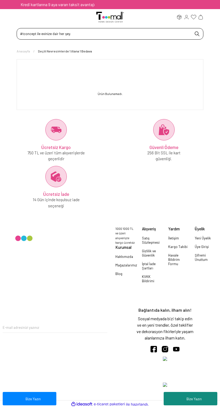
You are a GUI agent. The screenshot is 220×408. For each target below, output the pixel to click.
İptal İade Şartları (149, 266)
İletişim (173, 238)
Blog (118, 274)
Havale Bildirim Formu (174, 259)
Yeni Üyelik (203, 238)
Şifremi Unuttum (201, 257)
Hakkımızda (124, 256)
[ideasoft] (82, 404)
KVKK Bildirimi (148, 278)
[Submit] (103, 327)
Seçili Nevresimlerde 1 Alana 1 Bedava (65, 51)
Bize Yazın (194, 398)
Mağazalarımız (126, 265)
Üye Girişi (202, 247)
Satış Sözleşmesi (151, 240)
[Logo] (110, 16)
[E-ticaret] (109, 404)
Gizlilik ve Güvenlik (149, 253)
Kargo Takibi (178, 247)
